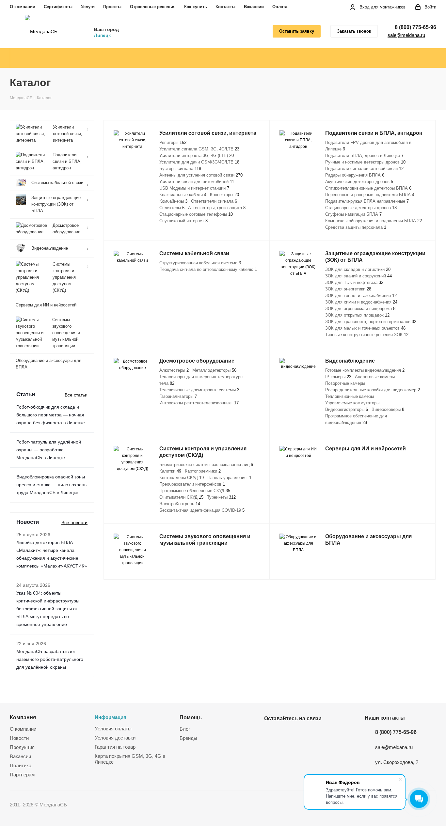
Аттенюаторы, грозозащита (217, 207)
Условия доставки (115, 737)
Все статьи (76, 394)
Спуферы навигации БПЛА (353, 214)
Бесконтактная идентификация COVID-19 (202, 510)
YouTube (287, 733)
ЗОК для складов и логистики (357, 269)
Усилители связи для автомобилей (196, 181)
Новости (19, 738)
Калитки (170, 471)
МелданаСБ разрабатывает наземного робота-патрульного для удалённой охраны (49, 659)
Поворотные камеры (345, 383)
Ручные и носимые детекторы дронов (365, 162)
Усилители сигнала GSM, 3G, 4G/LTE (199, 149)
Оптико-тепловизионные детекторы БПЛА (368, 188)
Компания (23, 717)
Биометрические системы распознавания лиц (206, 464)
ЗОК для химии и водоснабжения (361, 302)
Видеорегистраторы (346, 409)
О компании (22, 6)
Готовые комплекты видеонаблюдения (365, 370)
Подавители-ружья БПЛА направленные (367, 201)
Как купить (195, 6)
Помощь (191, 717)
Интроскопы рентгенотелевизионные (199, 402)
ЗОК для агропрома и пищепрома (360, 308)
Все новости (74, 522)
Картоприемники (203, 471)
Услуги (88, 6)
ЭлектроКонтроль (179, 503)
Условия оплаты (113, 728)
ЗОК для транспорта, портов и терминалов (370, 321)
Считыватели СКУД (181, 497)
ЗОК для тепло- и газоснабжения (361, 295)
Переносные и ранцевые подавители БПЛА (369, 194)
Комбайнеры (173, 201)
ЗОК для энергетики (348, 289)
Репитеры (172, 142)
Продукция (22, 747)
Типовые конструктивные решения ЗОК (366, 334)
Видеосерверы (388, 409)
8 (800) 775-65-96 (415, 27)
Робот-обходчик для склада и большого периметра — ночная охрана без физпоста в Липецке (50, 414)
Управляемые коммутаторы (352, 402)
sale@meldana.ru (406, 35)
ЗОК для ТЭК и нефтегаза (354, 282)
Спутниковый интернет (183, 220)
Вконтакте (270, 733)
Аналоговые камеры (375, 376)
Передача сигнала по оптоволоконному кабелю (208, 269)
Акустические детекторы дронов (359, 181)
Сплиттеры (171, 207)
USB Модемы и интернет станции (194, 188)
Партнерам (22, 774)
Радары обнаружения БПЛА (354, 175)
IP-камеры (338, 376)
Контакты (225, 6)
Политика (20, 765)
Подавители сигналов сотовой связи (364, 168)
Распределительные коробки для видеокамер (372, 389)
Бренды (188, 738)
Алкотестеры (174, 370)
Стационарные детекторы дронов (361, 207)
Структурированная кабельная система (200, 262)
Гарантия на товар (115, 747)
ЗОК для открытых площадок (357, 315)
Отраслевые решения (153, 6)
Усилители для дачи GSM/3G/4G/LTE (199, 162)
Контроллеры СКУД (181, 477)
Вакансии (254, 6)
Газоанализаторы (178, 396)
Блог (185, 729)
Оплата (279, 6)
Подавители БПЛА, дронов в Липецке (364, 155)
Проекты (112, 6)
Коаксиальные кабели (182, 194)
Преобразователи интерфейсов (192, 484)
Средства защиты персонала (355, 227)
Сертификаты (58, 6)
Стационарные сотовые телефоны (196, 214)
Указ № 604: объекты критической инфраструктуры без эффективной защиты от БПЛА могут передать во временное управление (47, 608)
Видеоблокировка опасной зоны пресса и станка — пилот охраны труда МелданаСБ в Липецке (52, 484)
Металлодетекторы (214, 370)
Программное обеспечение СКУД (194, 490)
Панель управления (229, 477)
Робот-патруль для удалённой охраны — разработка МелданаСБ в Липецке (48, 449)
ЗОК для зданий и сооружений (358, 275)
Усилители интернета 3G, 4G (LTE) (196, 155)
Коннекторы (224, 194)
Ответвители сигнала (214, 201)
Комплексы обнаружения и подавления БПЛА (373, 220)
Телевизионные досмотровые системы (199, 389)
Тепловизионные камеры (349, 396)
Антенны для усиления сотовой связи (201, 175)
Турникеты (221, 497)
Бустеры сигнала (180, 168)
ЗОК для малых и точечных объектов (365, 328)
